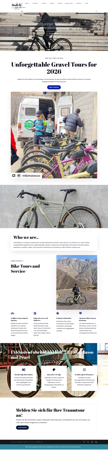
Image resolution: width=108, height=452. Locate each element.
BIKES (26, 3)
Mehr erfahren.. (54, 211)
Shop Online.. (54, 33)
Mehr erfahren (54, 87)
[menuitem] (23, 9)
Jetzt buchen (22, 427)
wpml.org (41, 447)
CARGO (52, 3)
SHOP (86, 3)
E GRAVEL (35, 3)
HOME (21, 3)
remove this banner (75, 447)
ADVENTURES (69, 3)
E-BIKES (44, 3)
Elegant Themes (23, 442)
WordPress (39, 442)
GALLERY (60, 3)
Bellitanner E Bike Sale (54, 24)
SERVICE (78, 3)
